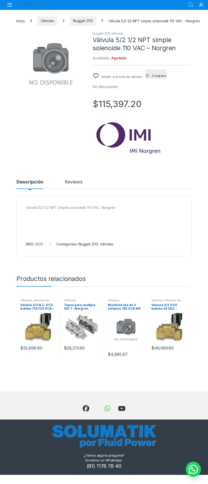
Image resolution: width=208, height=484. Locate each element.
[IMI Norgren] (131, 137)
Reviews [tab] (73, 182)
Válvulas (47, 21)
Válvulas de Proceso (34, 301)
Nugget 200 (83, 21)
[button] (193, 469)
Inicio (20, 21)
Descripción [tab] (29, 182)
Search (191, 5)
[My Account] (201, 5)
